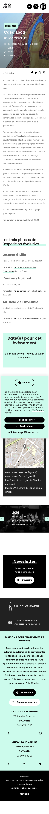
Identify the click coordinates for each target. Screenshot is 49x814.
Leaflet (20, 467)
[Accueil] (7, 7)
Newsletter (24, 776)
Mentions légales (24, 784)
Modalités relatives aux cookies (24, 788)
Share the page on (32, 72)
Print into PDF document (43, 72)
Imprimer (40, 72)
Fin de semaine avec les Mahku (28, 319)
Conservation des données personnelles (24, 780)
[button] (36, 6)
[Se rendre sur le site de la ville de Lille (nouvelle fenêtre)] (43, 6)
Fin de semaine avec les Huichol (28, 291)
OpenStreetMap (30, 467)
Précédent (10, 73)
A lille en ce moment (26, 606)
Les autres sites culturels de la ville (27, 622)
